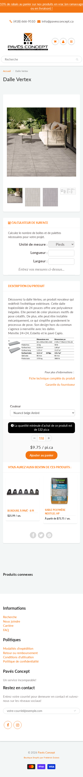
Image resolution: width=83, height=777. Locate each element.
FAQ (6, 630)
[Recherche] (77, 59)
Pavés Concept (46, 752)
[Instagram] (17, 725)
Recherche (10, 617)
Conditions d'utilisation (18, 657)
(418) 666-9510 (24, 21)
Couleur (15, 406)
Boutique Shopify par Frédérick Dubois (41, 757)
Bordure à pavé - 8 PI (20, 510)
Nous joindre (11, 621)
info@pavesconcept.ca (58, 21)
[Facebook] (8, 725)
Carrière (8, 625)
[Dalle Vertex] (41, 142)
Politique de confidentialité (21, 661)
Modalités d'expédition (18, 648)
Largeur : (40, 261)
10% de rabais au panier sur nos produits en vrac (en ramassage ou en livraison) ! (41, 6)
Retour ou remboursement (20, 653)
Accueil (7, 71)
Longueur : (39, 252)
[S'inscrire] (75, 710)
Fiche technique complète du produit (52, 378)
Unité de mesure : (33, 244)
